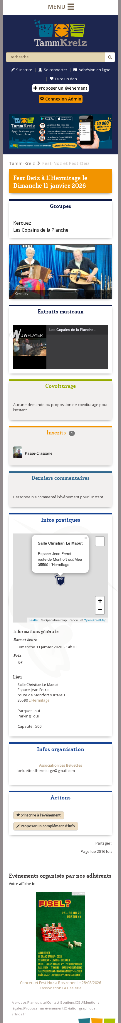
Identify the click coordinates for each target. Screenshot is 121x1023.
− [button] (100, 609)
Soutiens (67, 1002)
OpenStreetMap (95, 620)
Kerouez (22, 223)
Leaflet (33, 620)
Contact (53, 1002)
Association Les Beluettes (60, 765)
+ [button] (100, 600)
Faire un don (66, 78)
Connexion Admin (62, 99)
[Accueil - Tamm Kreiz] (60, 33)
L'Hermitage (63, 177)
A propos (19, 1002)
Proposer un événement (43, 1008)
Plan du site (37, 1002)
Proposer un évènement (63, 88)
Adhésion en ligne (94, 69)
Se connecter (55, 69)
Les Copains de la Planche (40, 230)
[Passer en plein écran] (99, 541)
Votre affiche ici (22, 883)
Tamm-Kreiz (22, 163)
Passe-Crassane (39, 453)
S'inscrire (24, 69)
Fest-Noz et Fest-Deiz (66, 163)
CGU (79, 1002)
